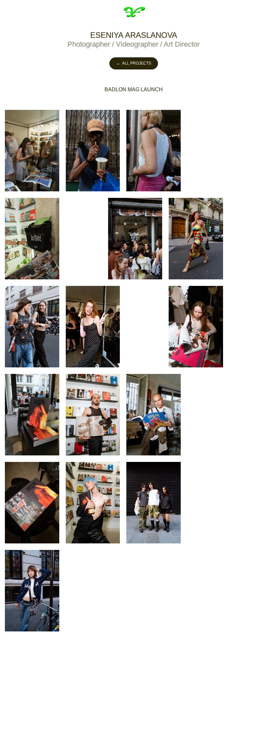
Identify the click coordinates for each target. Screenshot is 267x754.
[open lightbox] (32, 150)
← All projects (133, 63)
